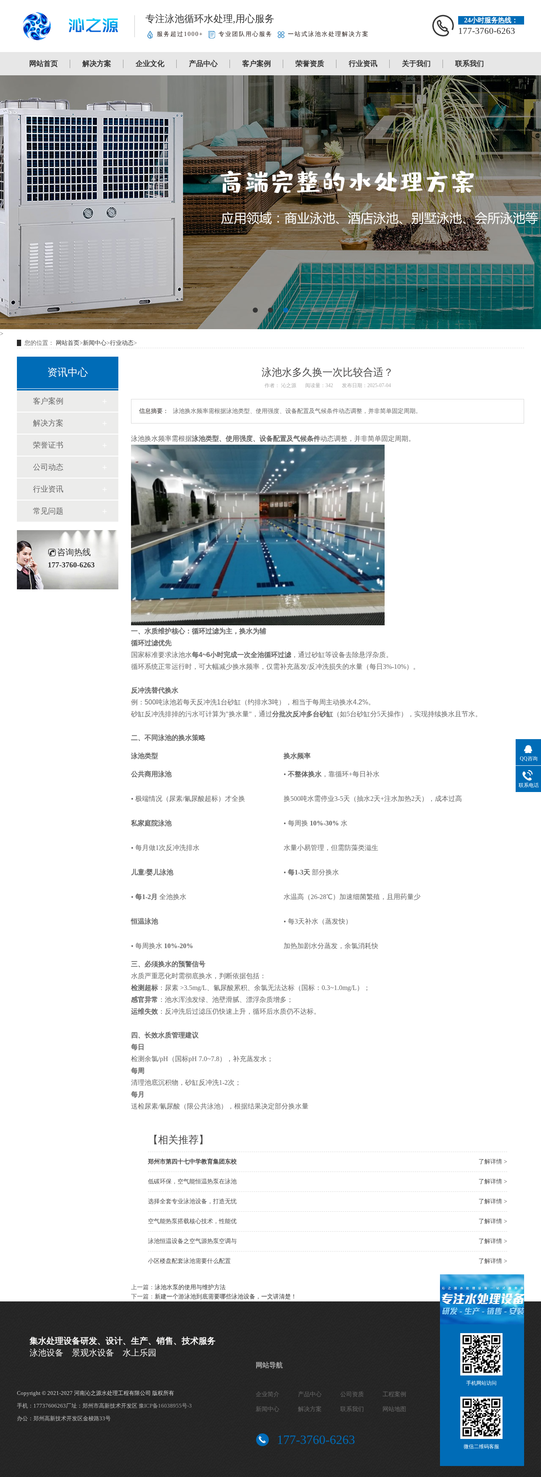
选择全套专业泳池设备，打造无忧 (192, 1201)
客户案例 (256, 64)
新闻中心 (95, 343)
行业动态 (122, 343)
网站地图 (394, 1409)
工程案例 (394, 1394)
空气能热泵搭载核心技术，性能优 (192, 1221)
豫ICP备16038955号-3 (165, 1406)
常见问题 (48, 511)
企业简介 (267, 1394)
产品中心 (203, 64)
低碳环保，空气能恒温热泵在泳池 (192, 1181)
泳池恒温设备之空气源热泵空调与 (192, 1241)
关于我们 (416, 64)
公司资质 (352, 1394)
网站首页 (43, 64)
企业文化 (150, 64)
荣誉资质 (309, 64)
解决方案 (96, 64)
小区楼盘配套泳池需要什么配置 (189, 1261)
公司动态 (48, 467)
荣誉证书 (48, 445)
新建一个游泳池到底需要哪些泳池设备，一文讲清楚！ (226, 1296)
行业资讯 (363, 64)
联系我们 (469, 64)
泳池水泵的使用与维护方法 (190, 1287)
